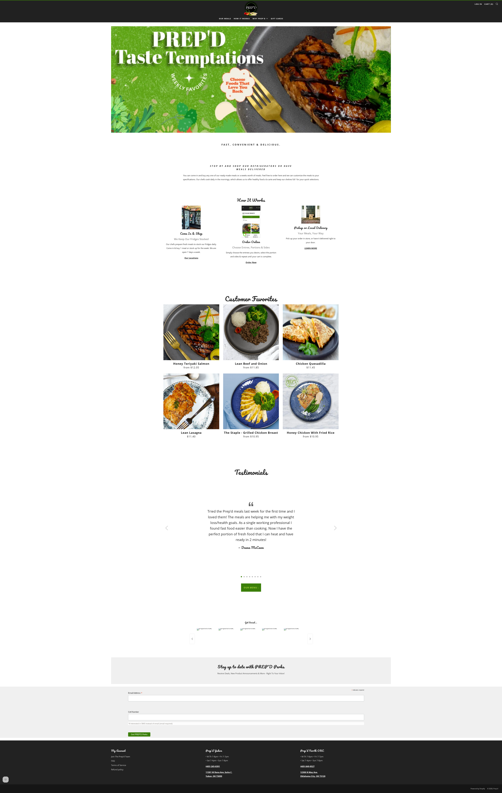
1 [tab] (241, 576)
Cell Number (133, 712)
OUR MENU (250, 587)
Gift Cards (277, 18)
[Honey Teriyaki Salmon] (191, 332)
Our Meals (225, 18)
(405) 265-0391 (213, 766)
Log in (478, 4)
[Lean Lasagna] (191, 401)
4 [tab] (249, 576)
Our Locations (191, 258)
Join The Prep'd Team (120, 756)
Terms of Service (118, 765)
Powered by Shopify (478, 789)
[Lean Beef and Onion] (251, 332)
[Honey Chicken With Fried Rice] (311, 401)
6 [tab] (255, 576)
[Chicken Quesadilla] (311, 332)
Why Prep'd (259, 18)
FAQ (113, 761)
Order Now (251, 262)
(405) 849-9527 (307, 766)
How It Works (242, 18)
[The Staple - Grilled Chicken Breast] (251, 401)
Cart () (488, 4)
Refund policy (117, 769)
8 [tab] (260, 576)
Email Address (135, 693)
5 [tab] (252, 576)
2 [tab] (244, 576)
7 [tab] (257, 576)
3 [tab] (246, 576)
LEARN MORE (310, 248)
